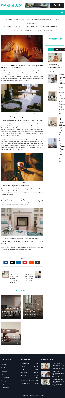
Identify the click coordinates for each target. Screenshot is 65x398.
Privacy (3, 384)
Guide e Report (5, 377)
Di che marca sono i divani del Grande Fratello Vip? (29, 276)
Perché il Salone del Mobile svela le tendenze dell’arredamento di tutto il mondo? (10, 338)
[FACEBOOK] (5, 262)
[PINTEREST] (25, 262)
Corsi (2, 374)
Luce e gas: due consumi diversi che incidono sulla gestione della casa (55, 66)
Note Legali (4, 381)
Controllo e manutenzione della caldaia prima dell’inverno (58, 374)
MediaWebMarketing (38, 395)
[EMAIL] (37, 262)
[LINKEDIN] (18, 262)
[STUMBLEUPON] (31, 262)
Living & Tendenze (32, 23)
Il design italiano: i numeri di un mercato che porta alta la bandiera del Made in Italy (10, 310)
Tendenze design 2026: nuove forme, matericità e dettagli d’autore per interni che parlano (32, 312)
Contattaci (4, 367)
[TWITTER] (12, 262)
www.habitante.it (26, 249)
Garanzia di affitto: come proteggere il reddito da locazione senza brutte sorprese (58, 383)
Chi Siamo (3, 364)
